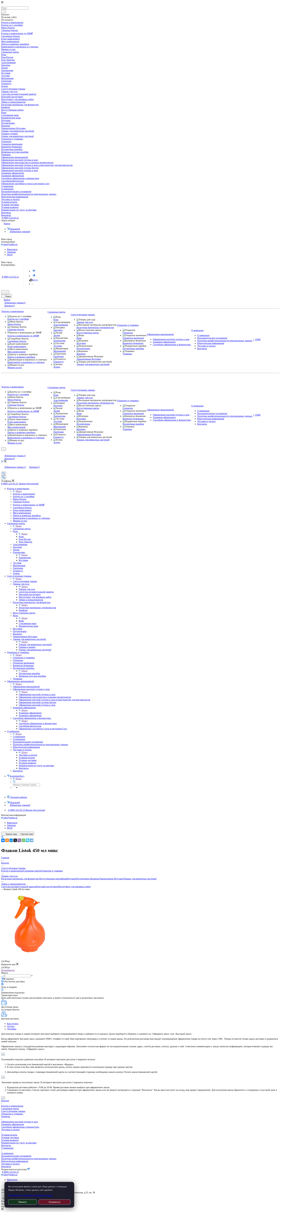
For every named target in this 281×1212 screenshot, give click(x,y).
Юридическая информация (14, 1161)
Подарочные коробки (29, 673)
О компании (19, 736)
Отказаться (54, 1202)
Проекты (5, 1116)
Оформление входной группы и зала (37, 694)
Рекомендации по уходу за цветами (18, 1143)
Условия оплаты (9, 1135)
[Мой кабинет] (2, 453)
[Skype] (27, 840)
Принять (22, 1202)
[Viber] (19, 840)
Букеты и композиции (24, 494)
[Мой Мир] (11, 840)
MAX (10, 254)
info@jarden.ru (10, 244)
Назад (19, 491)
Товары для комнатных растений (35, 644)
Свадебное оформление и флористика (38, 723)
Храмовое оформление (30, 713)
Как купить (12, 1023)
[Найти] (3, 11)
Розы (21, 536)
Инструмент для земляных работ (74, 886)
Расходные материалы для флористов (37, 607)
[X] (15, 840)
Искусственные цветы (49, 878)
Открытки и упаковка (24, 657)
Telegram (11, 252)
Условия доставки (10, 1137)
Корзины (94, 878)
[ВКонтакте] (3, 840)
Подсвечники (83, 878)
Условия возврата (10, 1140)
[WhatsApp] (23, 840)
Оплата (10, 1026)
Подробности (8, 970)
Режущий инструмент (47, 886)
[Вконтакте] (33, 271)
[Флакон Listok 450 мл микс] (29, 955)
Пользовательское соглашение (16, 1156)
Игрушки (71, 878)
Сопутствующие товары (25, 581)
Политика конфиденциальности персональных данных (28, 1158)
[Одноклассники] (7, 840)
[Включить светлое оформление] (5, 292)
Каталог (5, 1100)
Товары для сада (27, 589)
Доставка (11, 1029)
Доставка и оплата (28, 755)
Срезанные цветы (22, 528)
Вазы (21, 621)
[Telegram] (33, 275)
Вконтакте (12, 249)
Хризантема (25, 557)
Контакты (6, 1145)
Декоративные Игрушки (111, 878)
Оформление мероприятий (26, 686)
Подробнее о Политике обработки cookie (30, 1195)
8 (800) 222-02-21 (10, 218)
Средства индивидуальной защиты (18, 886)
